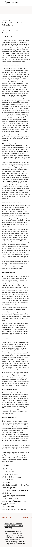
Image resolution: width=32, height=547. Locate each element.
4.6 (4, 509)
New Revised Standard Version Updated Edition (14, 525)
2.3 (4, 485)
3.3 (4, 501)
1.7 (4, 471)
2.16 (4, 498)
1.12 (4, 477)
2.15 (4, 493)
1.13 (4, 480)
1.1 (4, 469)
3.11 (4, 504)
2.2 (4, 482)
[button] (18, 5)
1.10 (4, 474)
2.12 (4, 490)
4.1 (4, 506)
